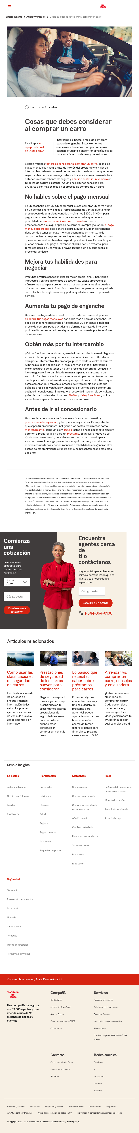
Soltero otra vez (80, 845)
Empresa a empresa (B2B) (62, 1021)
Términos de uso (75, 1106)
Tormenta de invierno (18, 954)
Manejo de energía (115, 800)
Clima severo (14, 926)
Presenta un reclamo (103, 1000)
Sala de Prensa (57, 1014)
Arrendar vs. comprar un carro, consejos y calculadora (118, 678)
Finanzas (44, 805)
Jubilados (54, 1076)
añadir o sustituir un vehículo (90, 179)
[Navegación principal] (9, 5)
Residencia (13, 814)
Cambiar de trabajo (82, 827)
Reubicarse (78, 854)
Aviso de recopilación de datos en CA (55, 1113)
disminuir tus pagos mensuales (44, 319)
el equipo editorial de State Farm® (34, 147)
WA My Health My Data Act (19, 1113)
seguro (68, 429)
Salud (43, 814)
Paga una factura (101, 1014)
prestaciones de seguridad (41, 422)
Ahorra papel (100, 1028)
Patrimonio (45, 796)
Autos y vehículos (16, 787)
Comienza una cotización (17, 610)
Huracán (11, 917)
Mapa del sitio (112, 1106)
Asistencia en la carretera (105, 1007)
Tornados (12, 935)
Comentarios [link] (56, 1028)
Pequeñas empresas (50, 850)
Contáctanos (56, 1000)
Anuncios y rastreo (15, 1106)
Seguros (44, 823)
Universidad (46, 787)
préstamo (73, 433)
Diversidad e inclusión (60, 1069)
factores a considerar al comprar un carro (71, 163)
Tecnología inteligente (116, 809)
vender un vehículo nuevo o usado (63, 221)
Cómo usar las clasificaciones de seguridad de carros (20, 678)
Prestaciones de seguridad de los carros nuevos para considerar (51, 680)
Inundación (13, 908)
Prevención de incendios (20, 899)
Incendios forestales (17, 945)
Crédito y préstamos (18, 796)
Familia (11, 805)
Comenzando (79, 787)
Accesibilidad (95, 1106)
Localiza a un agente (95, 603)
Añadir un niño (80, 818)
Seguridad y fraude (54, 1106)
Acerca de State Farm (60, 1007)
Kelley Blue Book (90, 395)
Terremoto (12, 890)
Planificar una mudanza (85, 836)
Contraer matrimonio (83, 796)
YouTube (98, 1090)
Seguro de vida (48, 832)
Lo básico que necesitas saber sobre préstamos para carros (84, 680)
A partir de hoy (113, 818)
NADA (73, 395)
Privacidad (35, 1106)
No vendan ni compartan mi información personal (99, 1113)
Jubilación (45, 841)
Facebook (98, 1062)
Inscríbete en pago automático (108, 1021)
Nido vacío (77, 863)
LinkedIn (98, 1083)
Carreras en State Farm (61, 1062)
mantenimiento (34, 429)
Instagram (98, 1076)
